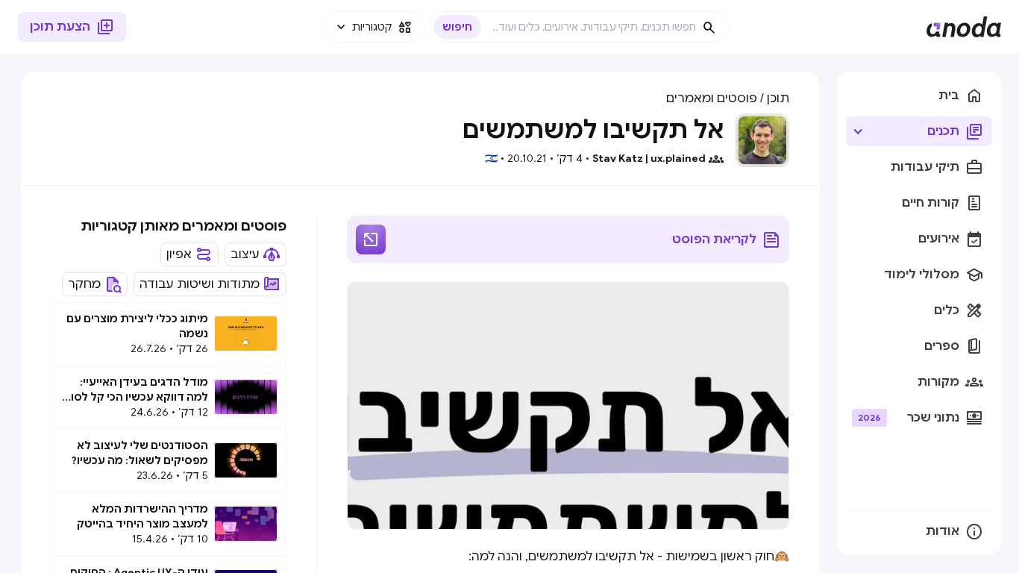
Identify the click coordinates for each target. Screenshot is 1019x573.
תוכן (778, 98)
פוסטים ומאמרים (711, 98)
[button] (374, 27)
